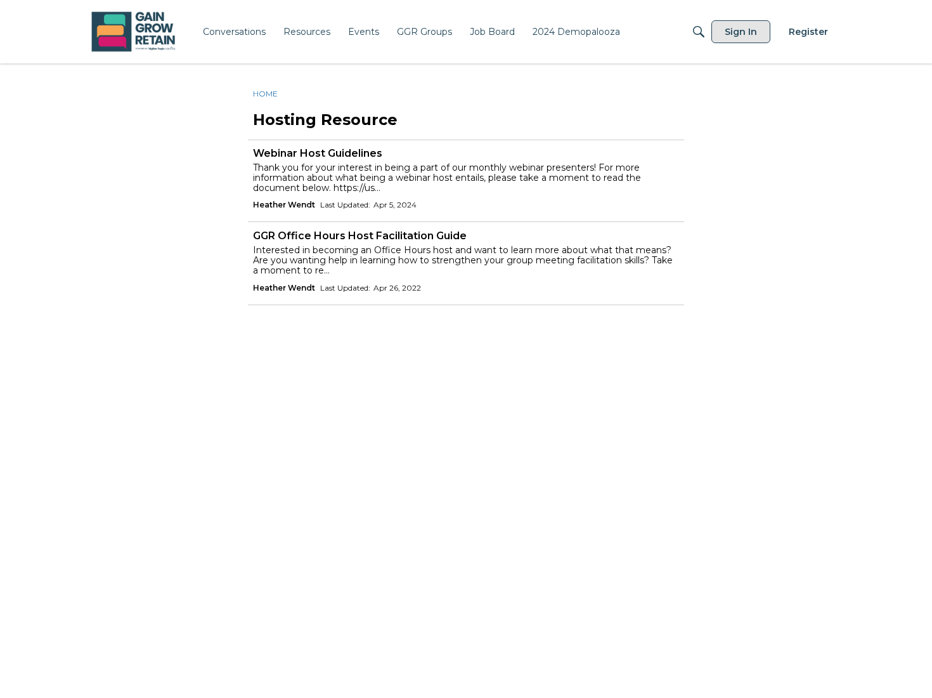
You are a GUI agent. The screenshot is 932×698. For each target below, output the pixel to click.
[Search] (698, 31)
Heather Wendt (284, 204)
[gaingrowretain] (135, 32)
